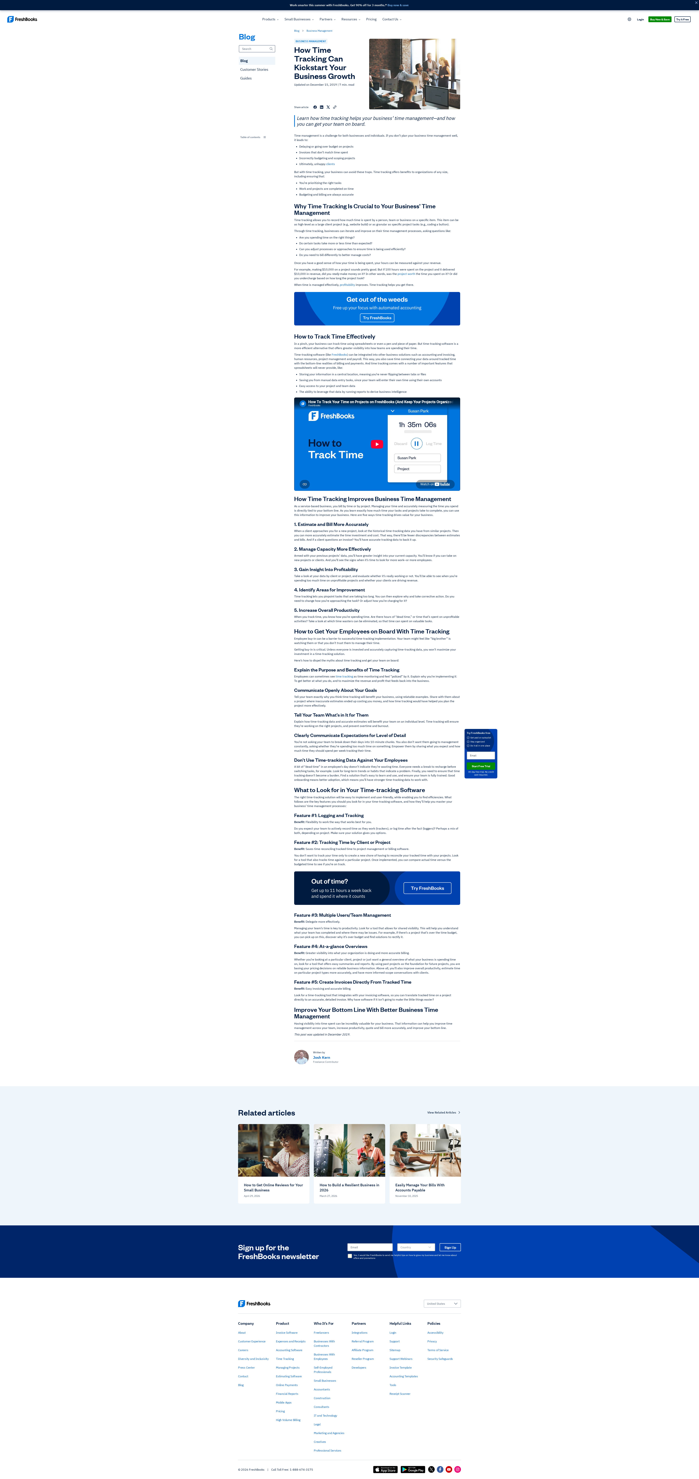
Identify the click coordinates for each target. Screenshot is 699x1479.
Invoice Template (401, 1367)
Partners (326, 19)
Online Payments (287, 1385)
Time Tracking (285, 1359)
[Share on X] (328, 107)
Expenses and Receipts (291, 1341)
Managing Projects (288, 1367)
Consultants (321, 1407)
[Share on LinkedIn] (321, 107)
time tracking (344, 676)
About (242, 1332)
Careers (243, 1350)
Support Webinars (401, 1359)
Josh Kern (321, 1057)
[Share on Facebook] (315, 107)
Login (640, 19)
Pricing (371, 19)
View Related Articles (441, 1112)
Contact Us (390, 19)
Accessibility (435, 1332)
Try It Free (682, 19)
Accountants (322, 1389)
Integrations (360, 1332)
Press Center (246, 1367)
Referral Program (363, 1341)
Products (268, 19)
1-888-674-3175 (301, 1469)
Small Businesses (298, 19)
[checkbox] (350, 1256)
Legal (317, 1424)
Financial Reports (287, 1393)
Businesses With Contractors (324, 1343)
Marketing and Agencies (329, 1433)
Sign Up (450, 1247)
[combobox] (257, 137)
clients (330, 164)
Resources (349, 19)
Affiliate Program (362, 1350)
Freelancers (321, 1332)
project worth (406, 274)
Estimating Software (289, 1376)
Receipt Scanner (400, 1393)
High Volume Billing (288, 1420)
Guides (246, 78)
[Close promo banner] (696, 2)
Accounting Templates (404, 1376)
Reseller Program (363, 1359)
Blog (244, 60)
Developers (359, 1367)
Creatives (320, 1442)
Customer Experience (252, 1341)
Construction (322, 1398)
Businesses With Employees (324, 1357)
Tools (393, 1385)
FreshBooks (339, 354)
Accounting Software (289, 1350)
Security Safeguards (440, 1359)
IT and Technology (325, 1415)
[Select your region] (629, 19)
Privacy (432, 1341)
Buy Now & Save (660, 19)
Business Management (319, 30)
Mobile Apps (284, 1402)
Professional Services (327, 1450)
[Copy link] (335, 107)
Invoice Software (287, 1332)
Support (395, 1341)
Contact (243, 1376)
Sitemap (395, 1350)
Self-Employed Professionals (323, 1370)
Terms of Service (438, 1350)
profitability (347, 285)
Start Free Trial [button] (481, 766)
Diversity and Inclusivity (253, 1359)
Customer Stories (254, 69)
